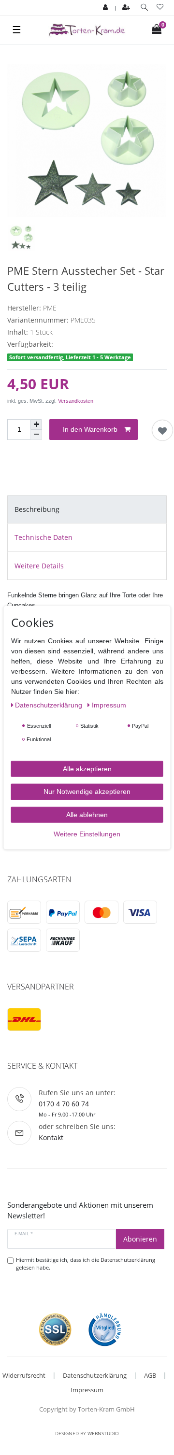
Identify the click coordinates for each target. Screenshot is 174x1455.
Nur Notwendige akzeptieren (87, 791)
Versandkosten (75, 401)
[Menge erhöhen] (36, 424)
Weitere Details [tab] (39, 565)
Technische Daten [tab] (43, 537)
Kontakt (51, 1137)
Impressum (87, 1389)
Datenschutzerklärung (95, 1375)
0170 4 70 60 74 (64, 1103)
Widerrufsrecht (23, 1375)
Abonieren (140, 1238)
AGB (150, 1375)
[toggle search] (144, 7)
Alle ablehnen (87, 814)
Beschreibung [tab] (36, 509)
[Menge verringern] (36, 435)
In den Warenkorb (90, 429)
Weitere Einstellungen (87, 834)
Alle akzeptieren (87, 768)
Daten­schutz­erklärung (49, 704)
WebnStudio (103, 1433)
